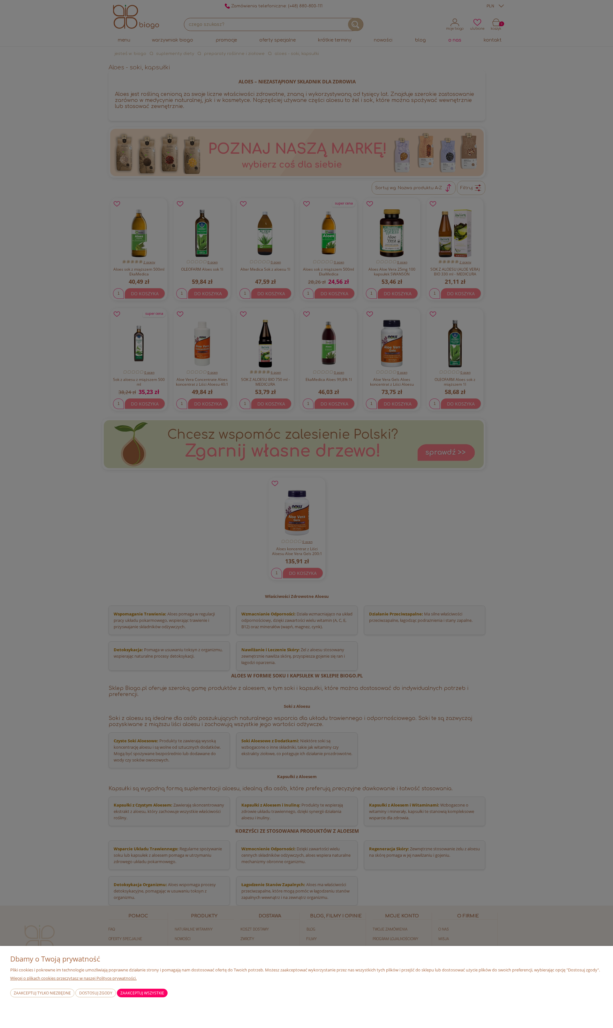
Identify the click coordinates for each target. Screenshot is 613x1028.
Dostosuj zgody (95, 993)
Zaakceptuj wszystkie (142, 993)
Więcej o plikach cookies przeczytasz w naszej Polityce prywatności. (73, 978)
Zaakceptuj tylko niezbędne (42, 993)
